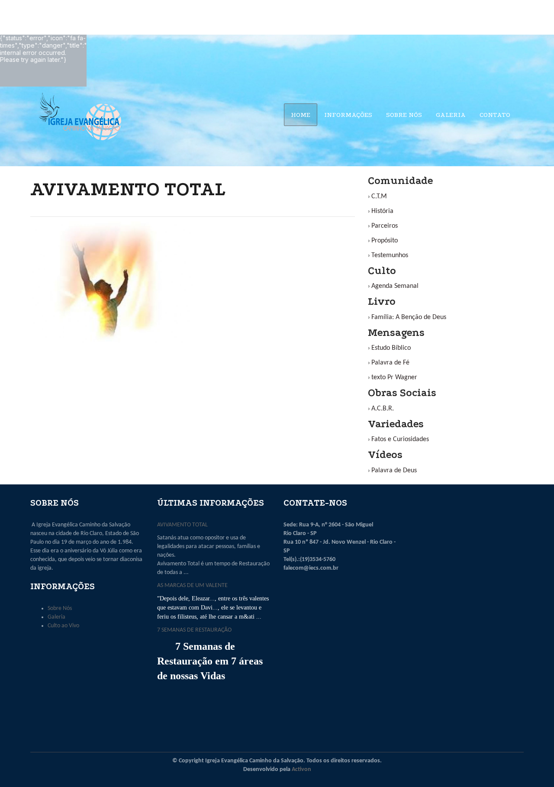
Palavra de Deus (394, 470)
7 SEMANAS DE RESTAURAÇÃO (194, 630)
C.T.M (379, 196)
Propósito (384, 240)
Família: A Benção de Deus (408, 317)
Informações (348, 115)
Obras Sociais (402, 393)
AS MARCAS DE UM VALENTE (192, 585)
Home (300, 115)
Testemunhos (389, 255)
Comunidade (400, 181)
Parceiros (384, 226)
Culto (382, 271)
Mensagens (396, 333)
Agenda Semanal (395, 286)
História (382, 211)
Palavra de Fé (390, 362)
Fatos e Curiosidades (400, 439)
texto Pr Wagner (394, 377)
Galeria (56, 617)
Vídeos (385, 455)
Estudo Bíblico (391, 348)
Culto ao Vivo (63, 626)
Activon (301, 769)
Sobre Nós (60, 608)
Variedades (396, 424)
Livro (382, 301)
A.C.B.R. (382, 408)
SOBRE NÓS (404, 115)
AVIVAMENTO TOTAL (182, 525)
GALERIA (451, 115)
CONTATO (495, 115)
